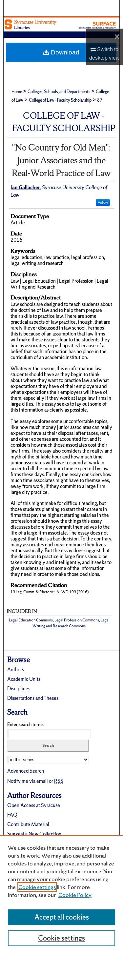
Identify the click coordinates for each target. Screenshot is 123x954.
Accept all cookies (61, 917)
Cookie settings (37, 887)
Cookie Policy (75, 895)
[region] (61, 894)
